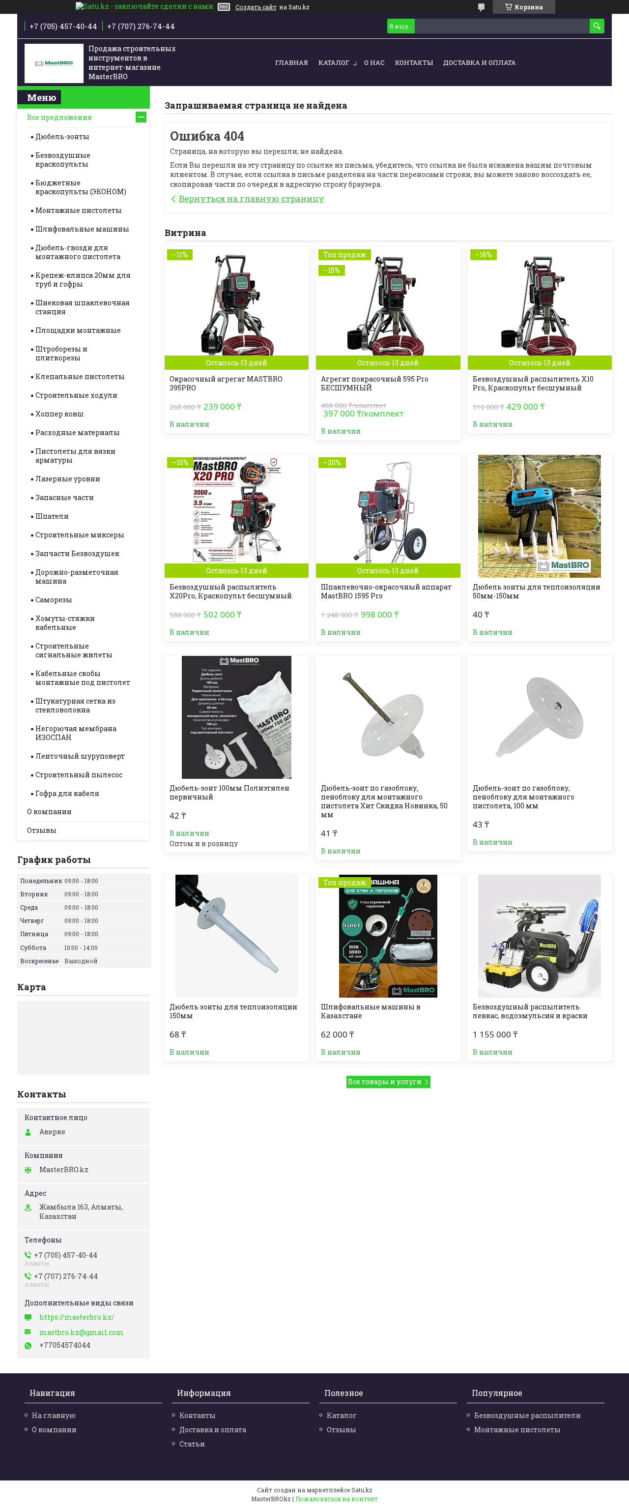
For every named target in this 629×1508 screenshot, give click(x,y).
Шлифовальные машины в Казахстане (371, 1011)
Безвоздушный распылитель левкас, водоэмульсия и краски (530, 1011)
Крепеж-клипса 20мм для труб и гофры (83, 279)
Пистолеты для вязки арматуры (75, 455)
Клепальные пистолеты (80, 376)
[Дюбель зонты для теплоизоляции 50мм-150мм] (540, 516)
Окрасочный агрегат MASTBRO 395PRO (226, 383)
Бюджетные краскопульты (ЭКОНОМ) (80, 187)
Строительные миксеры (79, 534)
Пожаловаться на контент (336, 1499)
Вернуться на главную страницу (251, 198)
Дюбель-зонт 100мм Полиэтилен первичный (229, 792)
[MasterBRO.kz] (54, 63)
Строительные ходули (76, 395)
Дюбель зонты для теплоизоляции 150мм (233, 1011)
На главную (54, 1415)
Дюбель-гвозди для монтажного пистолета (77, 252)
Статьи (192, 1444)
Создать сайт (256, 6)
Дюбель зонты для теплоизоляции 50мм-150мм (536, 591)
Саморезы (53, 599)
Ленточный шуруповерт (80, 756)
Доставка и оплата (479, 62)
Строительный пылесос (78, 774)
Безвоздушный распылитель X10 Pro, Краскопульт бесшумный (533, 383)
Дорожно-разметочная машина (76, 576)
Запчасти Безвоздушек (77, 553)
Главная (291, 62)
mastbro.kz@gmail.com (81, 1332)
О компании (49, 811)
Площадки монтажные (78, 330)
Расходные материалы (77, 432)
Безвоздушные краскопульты (62, 159)
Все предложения (59, 117)
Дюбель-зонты (62, 136)
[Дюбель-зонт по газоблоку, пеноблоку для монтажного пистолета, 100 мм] (540, 717)
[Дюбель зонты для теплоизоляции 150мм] (237, 936)
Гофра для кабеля (67, 793)
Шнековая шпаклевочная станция (82, 307)
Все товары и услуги (385, 1081)
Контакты (414, 62)
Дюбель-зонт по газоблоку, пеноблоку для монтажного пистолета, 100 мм (523, 797)
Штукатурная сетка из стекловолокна (75, 705)
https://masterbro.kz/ (76, 1317)
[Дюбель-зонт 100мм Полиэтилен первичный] (237, 717)
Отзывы (42, 830)
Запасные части (64, 497)
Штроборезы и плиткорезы (61, 353)
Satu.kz (361, 1490)
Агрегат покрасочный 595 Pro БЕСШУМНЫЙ (375, 383)
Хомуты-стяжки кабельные (65, 623)
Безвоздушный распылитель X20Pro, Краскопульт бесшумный (231, 591)
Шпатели (52, 516)
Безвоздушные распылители (527, 1415)
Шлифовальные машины (82, 229)
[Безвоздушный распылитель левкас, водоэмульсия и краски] (540, 936)
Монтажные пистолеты (78, 210)
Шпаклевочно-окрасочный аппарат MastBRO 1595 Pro (386, 591)
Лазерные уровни (67, 478)
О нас (374, 62)
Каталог (333, 62)
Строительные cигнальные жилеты (74, 650)
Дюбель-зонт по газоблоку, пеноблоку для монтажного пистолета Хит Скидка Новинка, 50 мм (384, 801)
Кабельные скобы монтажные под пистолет (82, 678)
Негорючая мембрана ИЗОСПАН (75, 733)
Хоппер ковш (59, 413)
